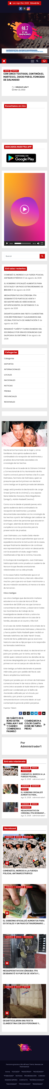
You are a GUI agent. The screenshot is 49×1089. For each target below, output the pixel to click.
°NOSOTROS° (26, 1072)
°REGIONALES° (37, 1084)
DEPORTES (8, 364)
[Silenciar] (38, 243)
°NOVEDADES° (38, 1072)
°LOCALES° (16, 1072)
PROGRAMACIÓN (30, 1076)
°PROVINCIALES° (25, 1084)
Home (7, 1072)
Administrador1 (21, 87)
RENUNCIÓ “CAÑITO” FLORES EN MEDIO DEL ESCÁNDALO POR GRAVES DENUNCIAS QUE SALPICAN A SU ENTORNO (23, 332)
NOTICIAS (15, 71)
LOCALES (7, 71)
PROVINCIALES (10, 396)
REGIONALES (9, 402)
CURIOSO (41, 1076)
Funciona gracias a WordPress (17, 1064)
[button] (37, 60)
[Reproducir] (7, 243)
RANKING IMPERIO (11, 1080)
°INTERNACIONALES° (37, 1080)
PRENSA (7, 391)
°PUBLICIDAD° (9, 1076)
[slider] (22, 243)
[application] (24, 209)
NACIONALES (9, 380)
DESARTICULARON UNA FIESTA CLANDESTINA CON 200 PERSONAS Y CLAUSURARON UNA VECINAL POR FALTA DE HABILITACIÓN (23, 317)
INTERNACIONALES (12, 369)
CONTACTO (23, 1080)
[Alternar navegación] (32, 61)
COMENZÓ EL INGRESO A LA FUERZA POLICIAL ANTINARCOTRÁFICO (33, 776)
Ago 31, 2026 (26, 779)
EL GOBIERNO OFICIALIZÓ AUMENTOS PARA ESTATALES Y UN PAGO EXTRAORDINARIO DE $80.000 (23, 286)
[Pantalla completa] (42, 243)
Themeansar (24, 1067)
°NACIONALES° (11, 1084)
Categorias (9, 358)
